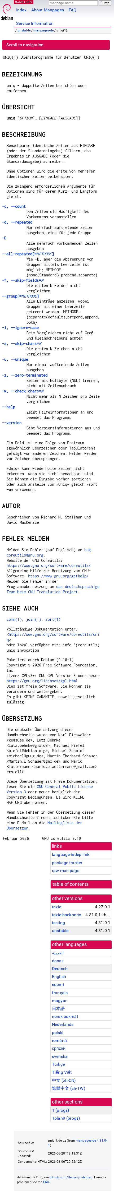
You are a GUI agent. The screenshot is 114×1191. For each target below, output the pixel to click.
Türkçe (58, 1064)
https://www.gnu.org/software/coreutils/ (49, 565)
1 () (60, 1110)
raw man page (65, 870)
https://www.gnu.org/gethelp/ (58, 576)
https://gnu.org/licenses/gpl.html (42, 681)
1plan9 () (66, 1118)
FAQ (72, 9)
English (59, 976)
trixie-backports (66, 914)
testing (58, 922)
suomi (58, 984)
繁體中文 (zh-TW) (68, 1088)
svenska (60, 1056)
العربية (58, 952)
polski (57, 1032)
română (59, 1040)
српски (58, 1048)
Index (21, 9)
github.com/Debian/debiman (71, 1177)
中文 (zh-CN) (64, 1080)
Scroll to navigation (24, 44)
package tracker (67, 862)
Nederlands (63, 1024)
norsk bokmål (65, 1016)
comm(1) (14, 619)
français (60, 992)
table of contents (70, 884)
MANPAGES (23, 2)
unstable (24, 30)
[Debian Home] (7, 10)
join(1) (33, 619)
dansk (58, 960)
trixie (56, 906)
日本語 (58, 1008)
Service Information (35, 23)
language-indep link (70, 854)
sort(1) (52, 619)
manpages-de (43, 30)
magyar (59, 1000)
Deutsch (60, 968)
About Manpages (47, 9)
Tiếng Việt (62, 1072)
